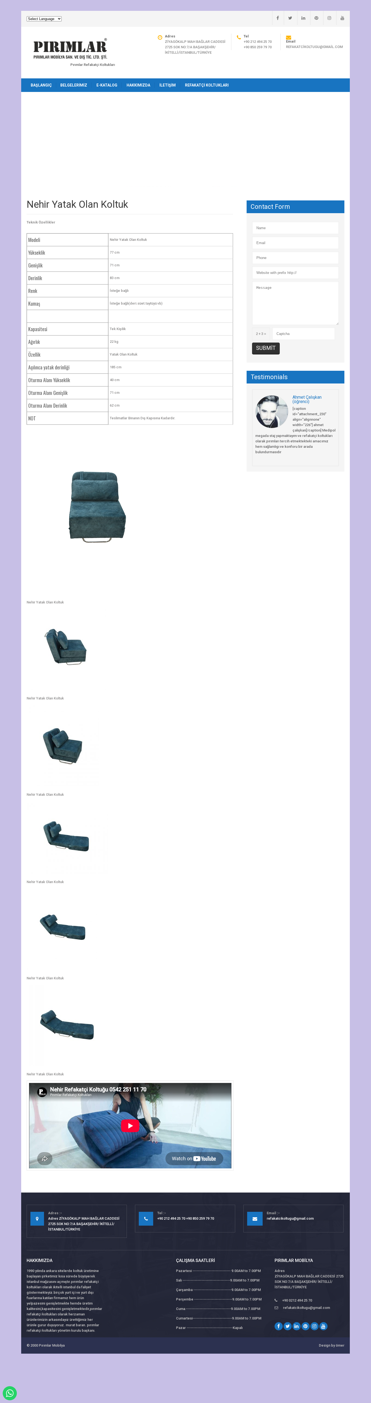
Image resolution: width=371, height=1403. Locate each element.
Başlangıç (41, 85)
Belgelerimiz (73, 85)
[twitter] (288, 18)
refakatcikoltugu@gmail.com (314, 47)
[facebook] (275, 18)
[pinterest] (314, 18)
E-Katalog (106, 85)
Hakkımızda (138, 85)
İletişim (167, 85)
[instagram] (327, 18)
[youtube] (340, 18)
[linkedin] (301, 18)
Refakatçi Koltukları (207, 85)
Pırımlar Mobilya (52, 1345)
